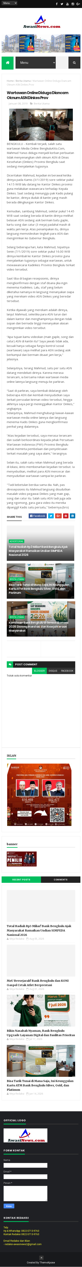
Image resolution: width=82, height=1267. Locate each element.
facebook (67, 670)
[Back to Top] (41, 1258)
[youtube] (67, 4)
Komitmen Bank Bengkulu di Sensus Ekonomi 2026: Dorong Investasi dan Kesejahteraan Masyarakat (38, 626)
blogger (39, 670)
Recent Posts (21, 879)
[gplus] (78, 4)
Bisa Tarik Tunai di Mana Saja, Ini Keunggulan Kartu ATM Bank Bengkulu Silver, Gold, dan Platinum (39, 589)
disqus (53, 670)
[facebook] (57, 4)
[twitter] (62, 4)
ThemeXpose (47, 1262)
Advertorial (16, 541)
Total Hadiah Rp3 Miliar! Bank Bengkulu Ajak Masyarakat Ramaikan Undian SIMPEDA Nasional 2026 (38, 551)
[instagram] (73, 4)
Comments (60, 879)
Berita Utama (23, 81)
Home (10, 81)
